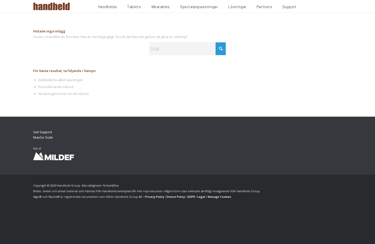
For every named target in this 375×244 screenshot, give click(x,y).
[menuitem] (107, 7)
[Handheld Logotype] (51, 6)
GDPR (191, 197)
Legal (201, 197)
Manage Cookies (219, 197)
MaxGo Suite (43, 137)
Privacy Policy (154, 197)
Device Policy (176, 197)
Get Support (42, 132)
